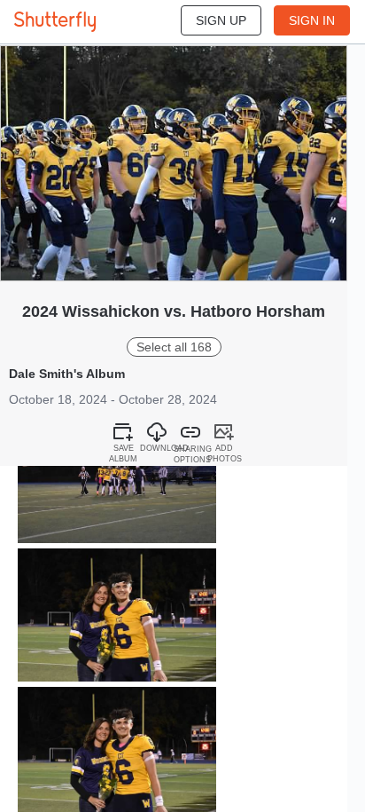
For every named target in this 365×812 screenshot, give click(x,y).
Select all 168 (174, 347)
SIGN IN (312, 20)
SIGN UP (221, 20)
